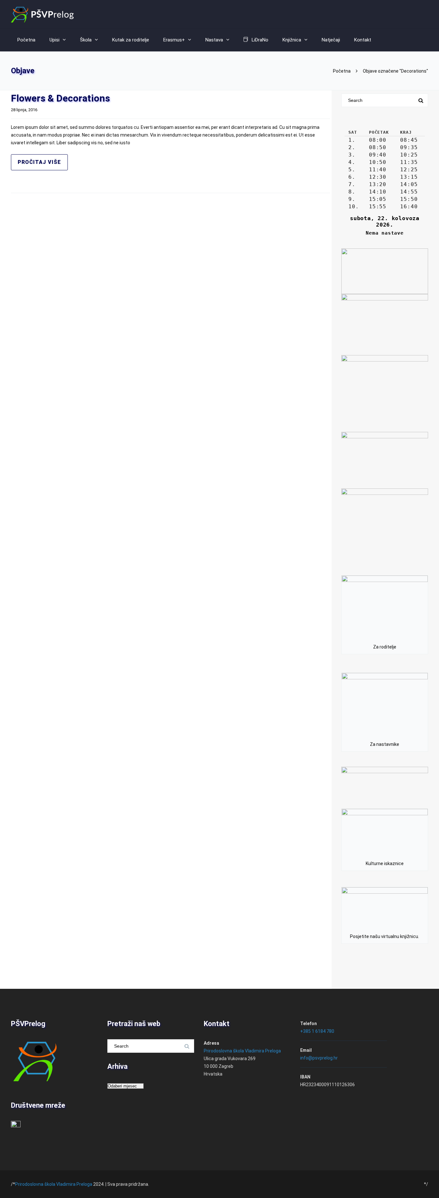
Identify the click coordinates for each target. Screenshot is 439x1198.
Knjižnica (291, 40)
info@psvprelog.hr (319, 1057)
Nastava (214, 40)
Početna (342, 71)
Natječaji (331, 40)
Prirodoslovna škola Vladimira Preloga (242, 1050)
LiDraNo (260, 40)
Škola (86, 40)
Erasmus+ (174, 40)
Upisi (54, 40)
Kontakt (362, 40)
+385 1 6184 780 (317, 1031)
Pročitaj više (39, 162)
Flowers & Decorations (60, 98)
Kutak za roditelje (130, 40)
